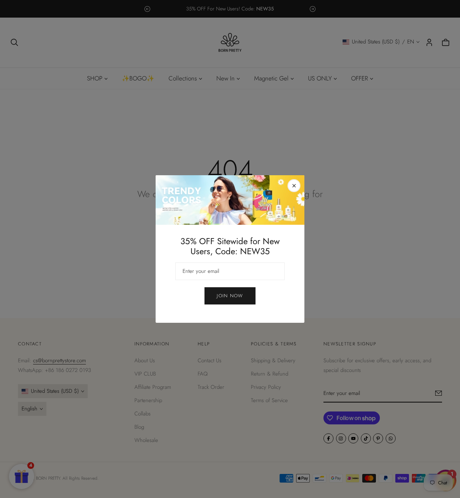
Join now (230, 295)
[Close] (294, 185)
